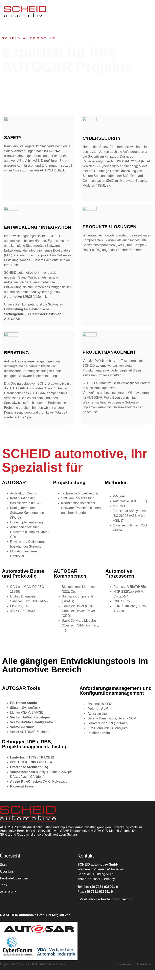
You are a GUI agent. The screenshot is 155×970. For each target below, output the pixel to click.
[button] (103, 12)
